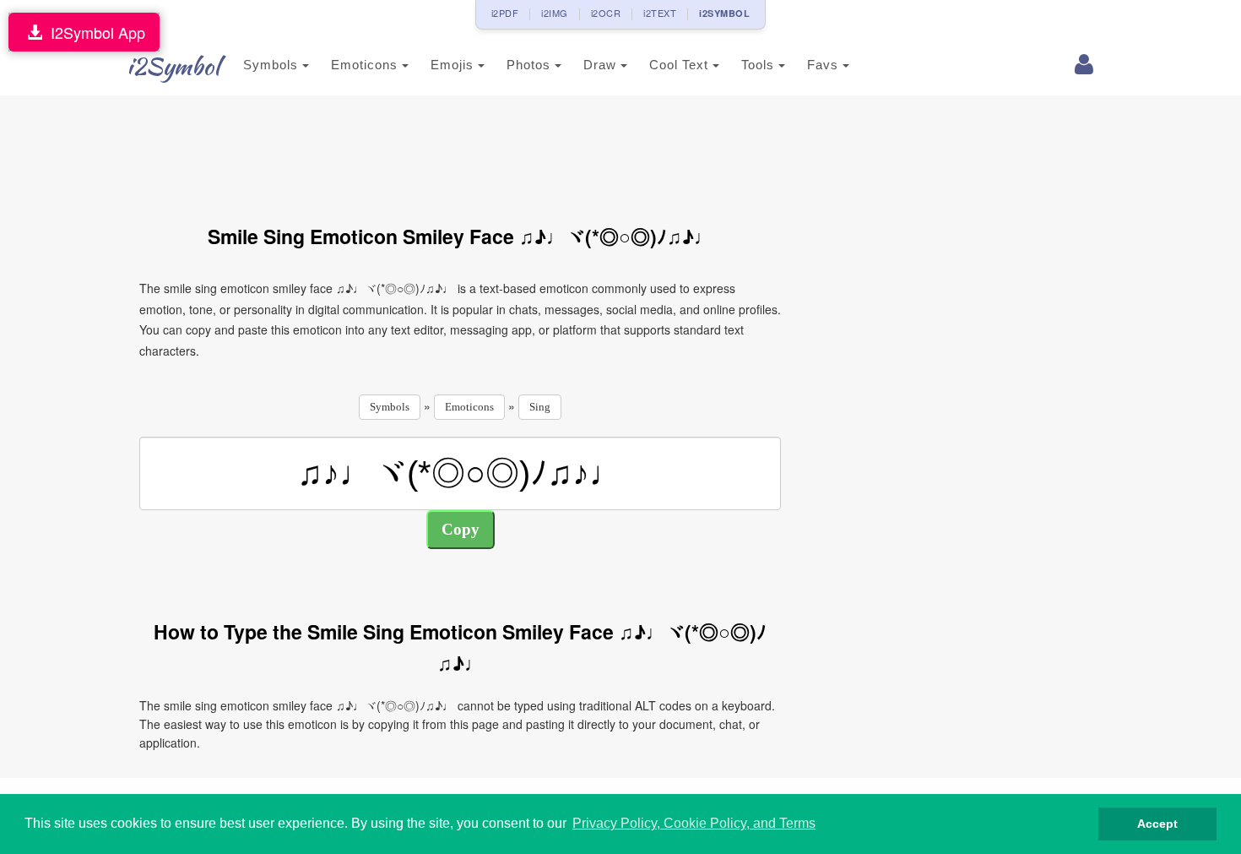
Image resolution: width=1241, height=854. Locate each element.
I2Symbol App (93, 32)
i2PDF (505, 12)
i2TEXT (659, 12)
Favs (825, 64)
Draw (601, 64)
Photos (531, 64)
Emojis (454, 64)
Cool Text (681, 64)
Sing (539, 406)
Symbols (272, 64)
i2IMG (554, 12)
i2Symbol (173, 66)
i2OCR (606, 12)
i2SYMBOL (724, 13)
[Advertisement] (460, 150)
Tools (759, 64)
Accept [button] (1157, 823)
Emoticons (366, 64)
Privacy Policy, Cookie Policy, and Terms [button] (694, 823)
